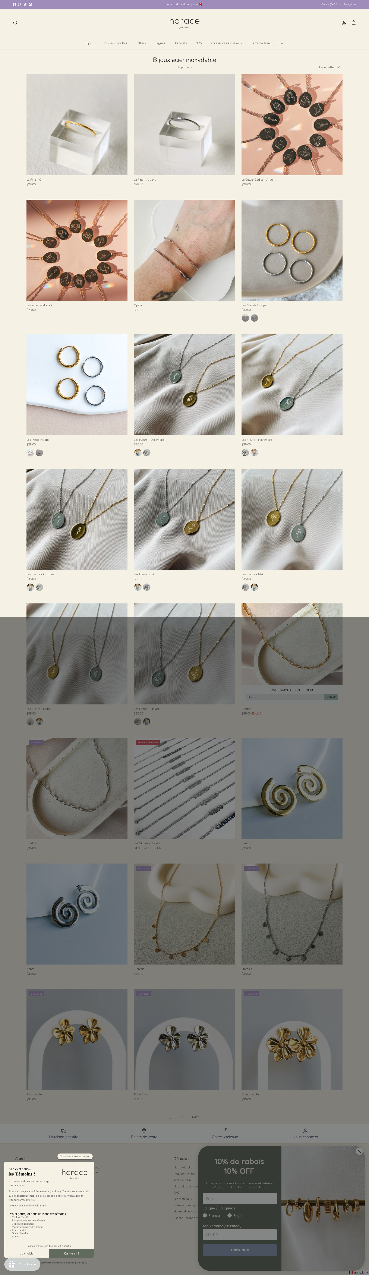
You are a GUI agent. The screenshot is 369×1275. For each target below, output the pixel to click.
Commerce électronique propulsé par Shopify (63, 1262)
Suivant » (195, 1117)
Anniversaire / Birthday (222, 1226)
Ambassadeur (183, 1180)
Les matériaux (183, 1199)
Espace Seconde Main (188, 1218)
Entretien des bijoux (187, 1205)
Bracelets (180, 43)
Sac (281, 43)
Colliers (141, 43)
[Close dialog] (359, 1151)
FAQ (177, 1193)
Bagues (159, 43)
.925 (198, 43)
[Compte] (343, 22)
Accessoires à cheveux (226, 43)
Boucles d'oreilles (114, 43)
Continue (240, 1250)
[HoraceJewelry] (184, 23)
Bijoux (89, 43)
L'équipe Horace (184, 1174)
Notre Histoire (183, 1167)
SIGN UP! (331, 697)
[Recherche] (15, 22)
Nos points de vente (187, 1186)
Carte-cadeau (260, 43)
